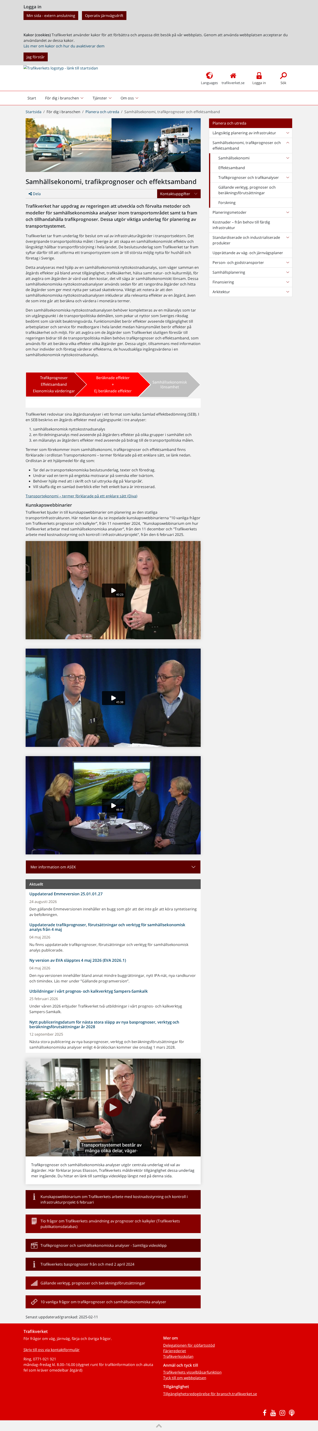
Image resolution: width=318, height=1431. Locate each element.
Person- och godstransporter (238, 262)
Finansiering (223, 282)
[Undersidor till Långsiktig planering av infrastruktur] (287, 133)
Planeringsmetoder (230, 212)
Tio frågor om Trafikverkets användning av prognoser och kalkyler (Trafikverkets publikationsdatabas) (110, 1223)
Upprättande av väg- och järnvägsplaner (248, 252)
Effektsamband (231, 167)
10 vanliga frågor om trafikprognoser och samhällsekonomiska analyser (103, 1301)
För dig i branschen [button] (62, 98)
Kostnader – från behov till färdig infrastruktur (241, 225)
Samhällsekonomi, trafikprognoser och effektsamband (247, 145)
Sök (283, 82)
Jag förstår (36, 56)
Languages (209, 82)
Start (33, 99)
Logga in (259, 82)
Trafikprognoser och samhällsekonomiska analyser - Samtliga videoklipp (104, 1245)
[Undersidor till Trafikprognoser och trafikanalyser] (287, 177)
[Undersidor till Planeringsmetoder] (287, 212)
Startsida (33, 111)
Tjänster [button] (100, 98)
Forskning (227, 202)
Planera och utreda (102, 111)
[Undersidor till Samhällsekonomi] (287, 158)
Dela (36, 193)
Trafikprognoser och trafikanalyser (248, 177)
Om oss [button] (127, 98)
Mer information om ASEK (53, 867)
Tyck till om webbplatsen (184, 1377)
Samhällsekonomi (234, 158)
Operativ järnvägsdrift (104, 15)
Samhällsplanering (229, 272)
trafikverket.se (233, 82)
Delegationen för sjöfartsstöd (189, 1345)
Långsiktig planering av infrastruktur (244, 132)
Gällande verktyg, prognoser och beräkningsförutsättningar (93, 1283)
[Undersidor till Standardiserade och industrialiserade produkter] (287, 240)
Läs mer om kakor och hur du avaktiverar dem (64, 46)
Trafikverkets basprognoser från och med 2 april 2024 (87, 1264)
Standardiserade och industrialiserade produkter (246, 240)
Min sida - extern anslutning (51, 15)
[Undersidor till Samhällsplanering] (287, 272)
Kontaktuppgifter (175, 193)
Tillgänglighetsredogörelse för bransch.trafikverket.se (210, 1393)
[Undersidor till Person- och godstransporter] (287, 262)
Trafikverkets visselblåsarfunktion (192, 1372)
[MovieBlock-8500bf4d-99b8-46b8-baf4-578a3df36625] (113, 1107)
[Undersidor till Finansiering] (287, 282)
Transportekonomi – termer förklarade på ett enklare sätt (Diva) (81, 496)
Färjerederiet (174, 1350)
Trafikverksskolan (178, 1356)
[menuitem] (64, 98)
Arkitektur (221, 291)
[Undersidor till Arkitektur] (287, 292)
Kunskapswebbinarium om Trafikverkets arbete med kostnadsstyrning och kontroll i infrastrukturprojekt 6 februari (114, 1199)
